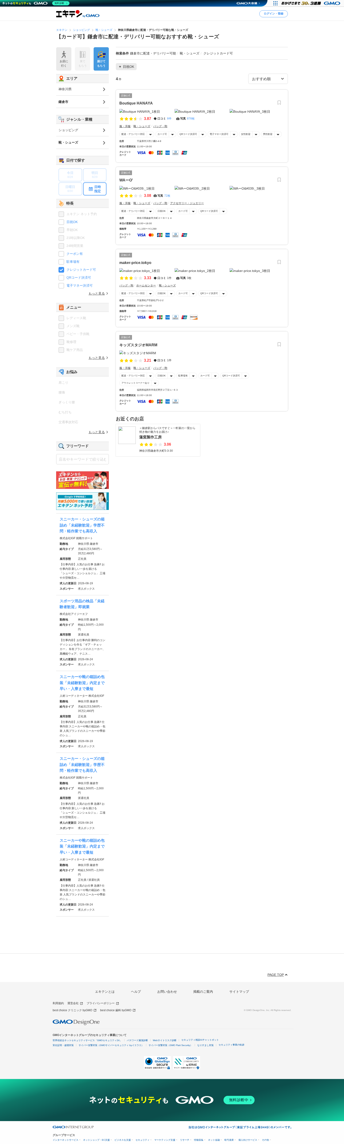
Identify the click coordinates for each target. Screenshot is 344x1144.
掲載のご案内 (203, 991)
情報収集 (198, 1140)
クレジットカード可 (81, 269)
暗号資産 (229, 1140)
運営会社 (73, 1003)
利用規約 (58, 1003)
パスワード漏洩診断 (137, 1040)
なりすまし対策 (205, 1045)
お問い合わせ (167, 991)
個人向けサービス (247, 1140)
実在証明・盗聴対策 (63, 1045)
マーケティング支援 (164, 1140)
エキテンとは (105, 991)
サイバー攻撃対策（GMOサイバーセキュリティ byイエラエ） (111, 1045)
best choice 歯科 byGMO (115, 1010)
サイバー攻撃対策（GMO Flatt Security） (170, 1045)
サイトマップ (239, 991)
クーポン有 (74, 254)
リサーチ (184, 1140)
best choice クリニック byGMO (72, 1010)
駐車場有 (183, 375)
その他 (265, 1140)
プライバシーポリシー (101, 1003)
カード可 (162, 134)
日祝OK (161, 211)
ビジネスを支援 (122, 1140)
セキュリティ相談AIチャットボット (200, 1040)
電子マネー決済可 (219, 134)
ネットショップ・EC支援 (96, 1140)
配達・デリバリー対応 (133, 134)
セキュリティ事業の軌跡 (231, 1044)
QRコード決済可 (188, 134)
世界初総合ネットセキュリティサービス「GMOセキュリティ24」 (87, 1040)
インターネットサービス (65, 1140)
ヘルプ (136, 991)
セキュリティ (142, 1140)
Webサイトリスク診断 (164, 1040)
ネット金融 (214, 1140)
